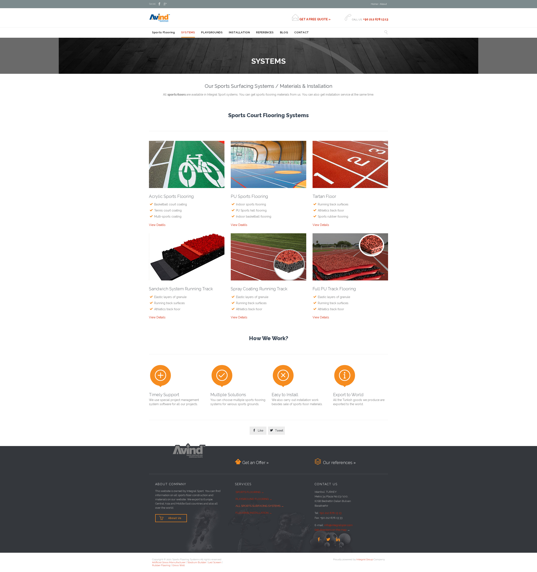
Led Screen (214, 562)
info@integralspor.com (338, 525)
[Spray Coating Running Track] (268, 258)
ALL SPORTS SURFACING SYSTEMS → (260, 505)
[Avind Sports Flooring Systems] (159, 18)
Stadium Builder (196, 562)
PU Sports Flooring (249, 196)
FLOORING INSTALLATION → (254, 512)
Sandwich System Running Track (181, 288)
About (383, 4)
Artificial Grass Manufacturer (168, 562)
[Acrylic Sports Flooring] (186, 165)
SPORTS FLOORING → (250, 492)
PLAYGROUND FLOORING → (254, 499)
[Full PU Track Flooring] (350, 258)
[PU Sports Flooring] (268, 165)
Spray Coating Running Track (259, 288)
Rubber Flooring (161, 565)
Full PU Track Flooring (334, 288)
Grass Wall (178, 565)
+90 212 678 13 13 (330, 513)
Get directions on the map (331, 529)
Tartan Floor (324, 196)
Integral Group (364, 559)
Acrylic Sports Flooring (171, 196)
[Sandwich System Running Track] (186, 258)
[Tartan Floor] (350, 165)
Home (374, 4)
